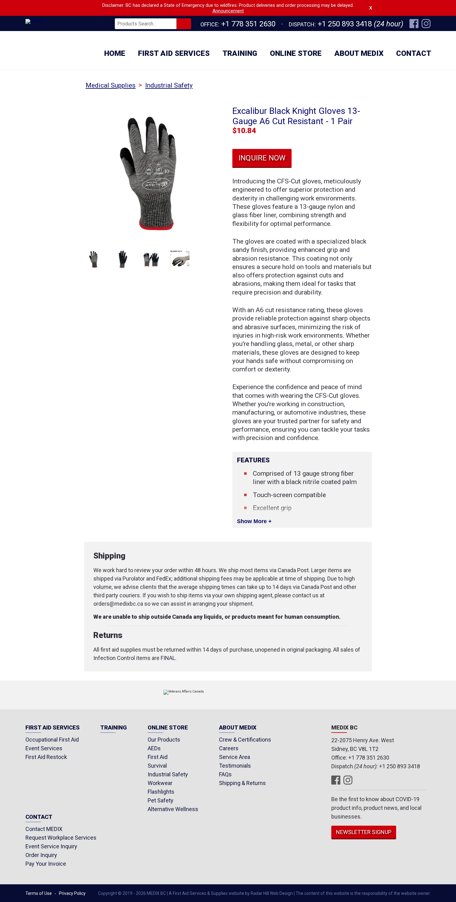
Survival (157, 765)
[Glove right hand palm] (122, 259)
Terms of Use (38, 893)
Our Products (164, 739)
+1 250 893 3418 (345, 24)
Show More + (254, 521)
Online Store (296, 53)
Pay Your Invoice (45, 863)
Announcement (228, 11)
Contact (413, 53)
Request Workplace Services (60, 837)
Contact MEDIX (43, 829)
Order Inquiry (41, 855)
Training (239, 53)
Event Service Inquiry (51, 846)
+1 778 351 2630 (248, 24)
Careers (229, 748)
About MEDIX (358, 53)
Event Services (43, 748)
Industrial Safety (169, 85)
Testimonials (235, 765)
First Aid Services (174, 53)
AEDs (154, 748)
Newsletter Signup (363, 832)
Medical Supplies (111, 85)
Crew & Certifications (245, 739)
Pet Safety (160, 800)
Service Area (234, 757)
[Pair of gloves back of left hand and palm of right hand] (151, 259)
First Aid (158, 757)
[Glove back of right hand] (94, 259)
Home (114, 53)
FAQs (225, 774)
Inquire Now (262, 158)
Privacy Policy (72, 893)
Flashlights (161, 791)
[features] (180, 259)
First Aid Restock (46, 757)
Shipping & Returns (242, 783)
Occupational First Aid (52, 739)
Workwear (160, 783)
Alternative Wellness (173, 809)
